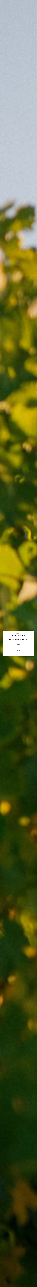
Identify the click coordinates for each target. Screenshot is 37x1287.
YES (18, 644)
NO (18, 650)
